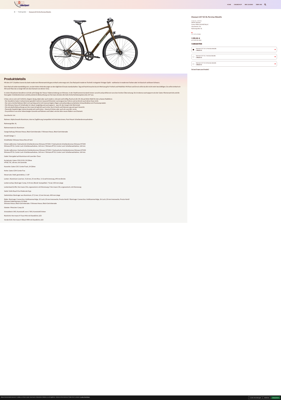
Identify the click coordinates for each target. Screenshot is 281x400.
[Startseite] (14, 11)
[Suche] (265, 4)
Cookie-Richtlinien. (85, 397)
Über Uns (259, 4)
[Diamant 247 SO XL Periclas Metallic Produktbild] (93, 43)
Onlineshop (238, 4)
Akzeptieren (275, 397)
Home (229, 4)
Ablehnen (266, 397)
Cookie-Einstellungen (255, 397)
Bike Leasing (249, 4)
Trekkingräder (22, 12)
